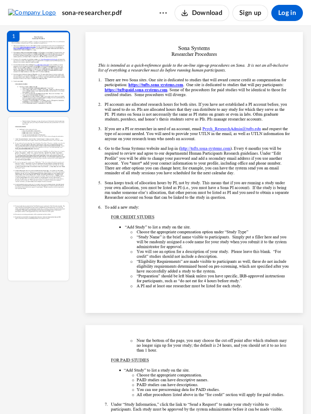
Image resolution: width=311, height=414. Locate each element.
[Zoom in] (223, 394)
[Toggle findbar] (134, 394)
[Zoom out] (195, 394)
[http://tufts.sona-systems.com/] (205, 148)
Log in (287, 13)
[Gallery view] (254, 394)
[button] (38, 71)
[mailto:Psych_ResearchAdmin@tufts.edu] (232, 128)
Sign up (250, 13)
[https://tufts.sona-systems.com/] (156, 84)
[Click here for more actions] (163, 13)
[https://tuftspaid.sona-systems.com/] (136, 89)
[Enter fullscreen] (268, 394)
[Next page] (178, 394)
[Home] (32, 12)
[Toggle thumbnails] (119, 394)
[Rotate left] (238, 394)
